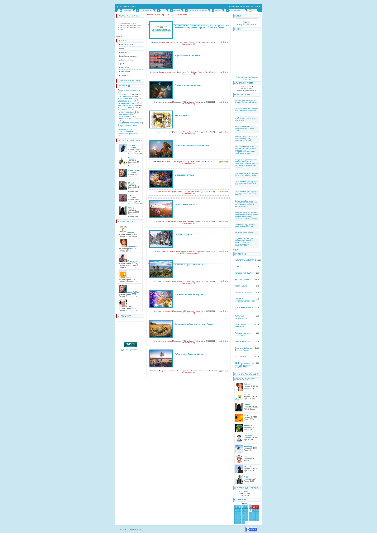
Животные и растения (127, 99)
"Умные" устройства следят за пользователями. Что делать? (246, 109)
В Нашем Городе (242, 279)
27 (254, 519)
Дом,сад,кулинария (126, 97)
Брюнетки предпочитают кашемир (245, 300)
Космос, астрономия (126, 108)
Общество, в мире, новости (129, 119)
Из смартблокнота (242, 342)
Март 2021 (246, 504)
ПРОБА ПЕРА (240, 357)
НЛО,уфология (124, 116)
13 (254, 513)
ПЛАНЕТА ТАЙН (244, 493)
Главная (127, 10)
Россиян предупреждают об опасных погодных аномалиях (246, 101)
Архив (218, 10)
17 (243, 516)
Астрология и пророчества (129, 90)
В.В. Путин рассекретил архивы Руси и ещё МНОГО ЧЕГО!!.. (244, 365)
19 (250, 516)
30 (240, 523)
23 (240, 519)
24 (243, 519)
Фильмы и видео (125, 129)
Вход (162, 10)
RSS (253, 10)
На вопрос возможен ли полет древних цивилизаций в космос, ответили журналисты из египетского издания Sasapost (247, 215)
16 (240, 516)
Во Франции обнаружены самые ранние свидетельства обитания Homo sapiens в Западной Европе (246, 203)
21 (257, 516)
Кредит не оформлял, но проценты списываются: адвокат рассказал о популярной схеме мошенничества (244, 242)
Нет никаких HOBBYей (244, 273)
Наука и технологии (126, 112)
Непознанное (123, 114)
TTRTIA (238, 266)
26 (250, 519)
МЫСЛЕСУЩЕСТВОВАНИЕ (246, 260)
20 (254, 516)
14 (257, 513)
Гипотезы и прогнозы (127, 94)
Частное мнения (125, 132)
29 (236, 523)
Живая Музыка (241, 286)
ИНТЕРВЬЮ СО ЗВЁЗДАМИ (241, 325)
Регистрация (145, 10)
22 (236, 519)
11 (247, 513)
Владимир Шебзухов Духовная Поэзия (243, 349)
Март (163, 15)
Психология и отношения (128, 123)
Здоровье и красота (126, 101)
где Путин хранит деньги (244, 232)
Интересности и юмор (127, 103)
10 (243, 513)
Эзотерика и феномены (128, 134)
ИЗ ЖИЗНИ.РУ (243, 495)
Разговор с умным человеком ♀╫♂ (242, 334)
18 (247, 516)
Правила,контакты (197, 10)
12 (250, 513)
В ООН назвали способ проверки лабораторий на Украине (244, 128)
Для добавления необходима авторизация (247, 78)
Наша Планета (236, 10)
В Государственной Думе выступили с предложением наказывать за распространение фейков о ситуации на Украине (245, 150)
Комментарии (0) (188, 44)
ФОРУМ (176, 10)
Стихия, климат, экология (128, 125)
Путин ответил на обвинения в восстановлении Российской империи (246, 183)
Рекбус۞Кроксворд (243, 292)
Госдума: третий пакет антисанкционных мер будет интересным (245, 118)
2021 (157, 15)
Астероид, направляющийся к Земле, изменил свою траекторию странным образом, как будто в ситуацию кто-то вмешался (247, 163)
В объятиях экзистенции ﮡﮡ (241, 317)
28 (257, 519)
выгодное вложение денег (246, 25)
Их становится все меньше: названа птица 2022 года (245, 225)
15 (236, 516)
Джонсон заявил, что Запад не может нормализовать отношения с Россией (246, 138)
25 (247, 519)
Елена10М (199, 42)
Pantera (201, 72)
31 (243, 523)
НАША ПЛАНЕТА (244, 492)
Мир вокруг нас (124, 110)
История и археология (127, 105)
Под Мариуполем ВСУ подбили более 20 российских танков (246, 174)
